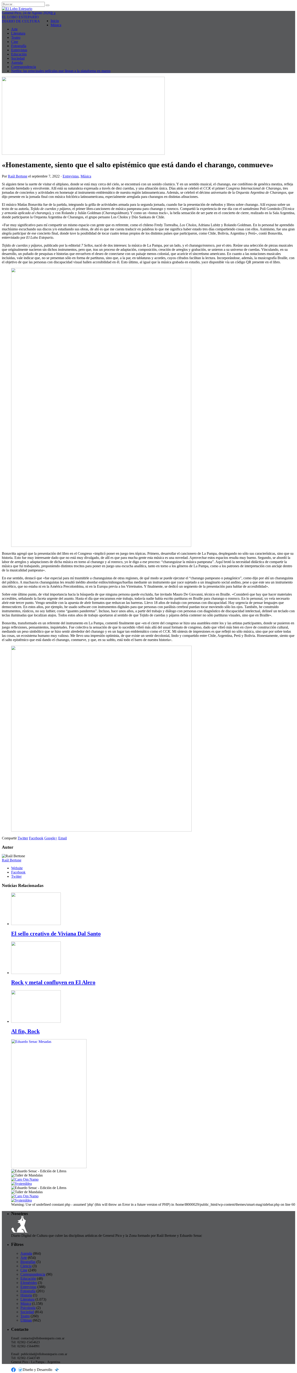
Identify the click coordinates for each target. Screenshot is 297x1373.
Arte (14, 29)
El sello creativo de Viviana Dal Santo (56, 934)
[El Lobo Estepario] (148, 9)
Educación (19, 54)
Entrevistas (19, 50)
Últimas (26, 1320)
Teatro (15, 37)
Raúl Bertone (17, 176)
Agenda (17, 62)
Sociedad (18, 58)
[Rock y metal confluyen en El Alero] (36, 973)
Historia (26, 1295)
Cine (14, 42)
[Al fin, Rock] (36, 1021)
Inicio (55, 21)
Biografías (28, 1262)
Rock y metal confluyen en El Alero (53, 982)
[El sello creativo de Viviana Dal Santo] (36, 924)
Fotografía (18, 46)
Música (56, 25)
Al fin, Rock (25, 1031)
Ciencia (26, 1266)
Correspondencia (23, 67)
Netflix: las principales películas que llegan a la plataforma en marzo (60, 71)
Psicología (28, 1308)
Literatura (18, 33)
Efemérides (28, 1283)
